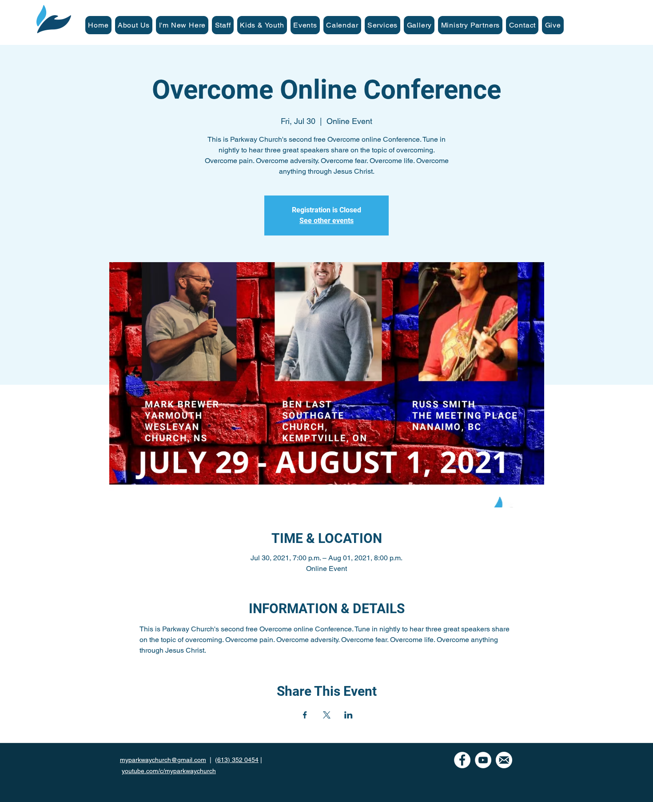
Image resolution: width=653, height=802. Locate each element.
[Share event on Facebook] (305, 714)
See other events (326, 220)
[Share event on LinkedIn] (348, 714)
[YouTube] (483, 760)
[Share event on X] (327, 714)
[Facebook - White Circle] (462, 760)
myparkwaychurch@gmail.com (163, 759)
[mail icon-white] (504, 760)
